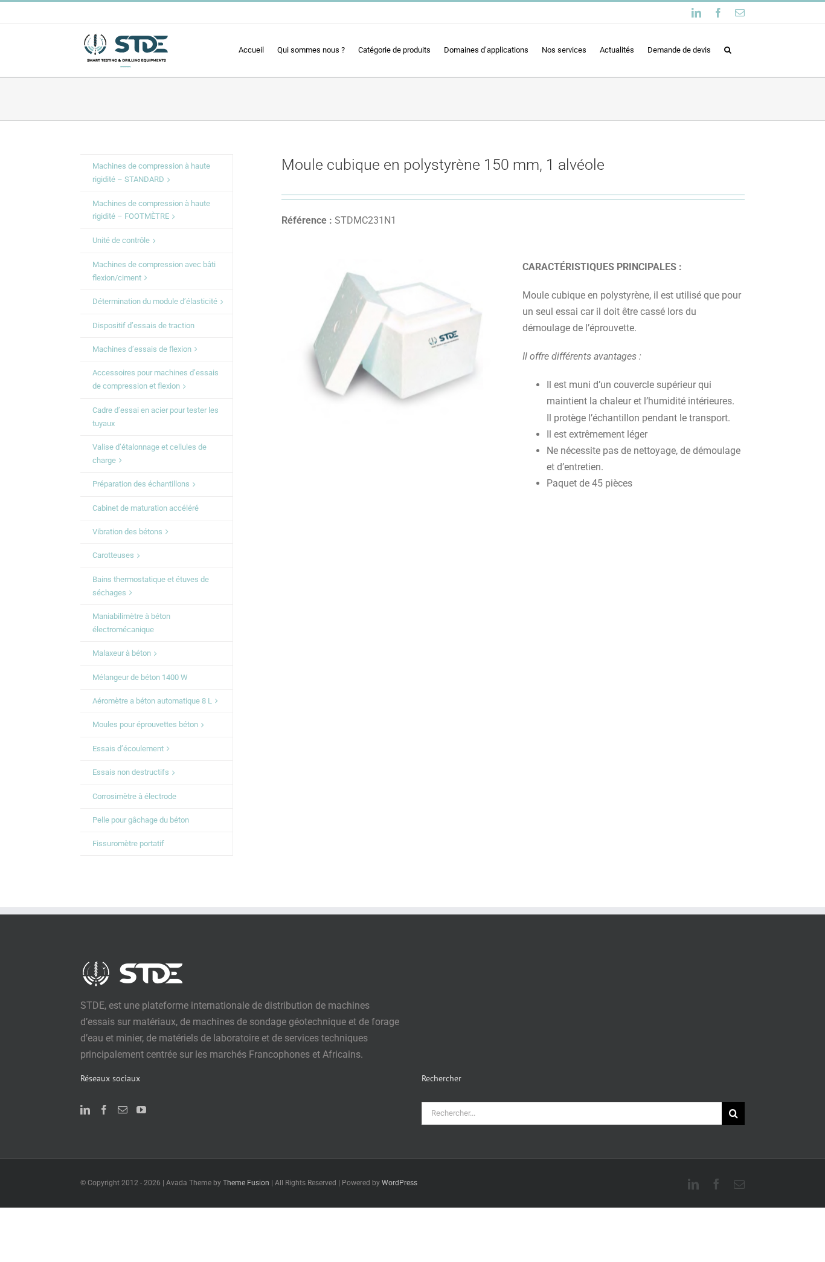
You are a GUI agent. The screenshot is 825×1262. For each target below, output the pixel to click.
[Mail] (122, 1110)
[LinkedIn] (85, 1110)
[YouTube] (141, 1110)
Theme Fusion (246, 1183)
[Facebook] (104, 1110)
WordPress (399, 1183)
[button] (727, 49)
